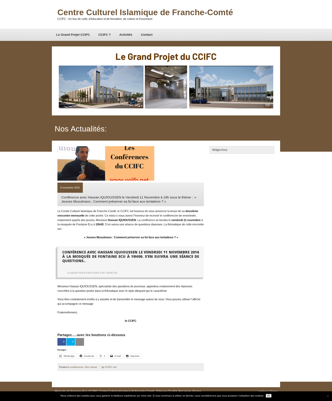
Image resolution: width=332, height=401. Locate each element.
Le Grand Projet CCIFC (73, 34)
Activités (125, 34)
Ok (268, 395)
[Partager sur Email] (79, 342)
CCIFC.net (111, 367)
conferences (77, 367)
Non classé (91, 367)
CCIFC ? (104, 34)
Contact (147, 34)
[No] (327, 396)
